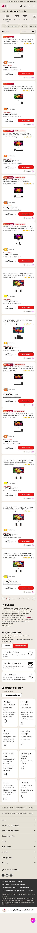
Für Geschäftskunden (8, 882)
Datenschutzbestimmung (9, 888)
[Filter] (4, 26)
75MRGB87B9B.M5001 (9, 464)
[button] (21, 6)
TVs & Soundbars (12, 11)
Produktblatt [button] (11, 62)
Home (3, 11)
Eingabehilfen (19, 891)
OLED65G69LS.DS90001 (10, 230)
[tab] (7, 18)
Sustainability (10, 1)
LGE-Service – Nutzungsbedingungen (13, 885)
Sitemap (19, 882)
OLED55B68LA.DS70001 (10, 370)
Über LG (5, 863)
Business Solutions (20, 1)
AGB (3, 891)
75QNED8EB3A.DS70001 (10, 43)
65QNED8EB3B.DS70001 (10, 90)
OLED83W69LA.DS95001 (10, 137)
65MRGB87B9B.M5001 (9, 277)
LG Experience (7, 857)
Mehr (31, 807)
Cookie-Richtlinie (24, 888)
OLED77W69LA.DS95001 (10, 183)
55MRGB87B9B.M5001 (9, 511)
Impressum (9, 891)
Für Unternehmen (31, 1)
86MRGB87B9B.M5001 (9, 557)
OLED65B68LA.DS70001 (10, 417)
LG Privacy (29, 891)
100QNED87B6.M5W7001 (10, 324)
